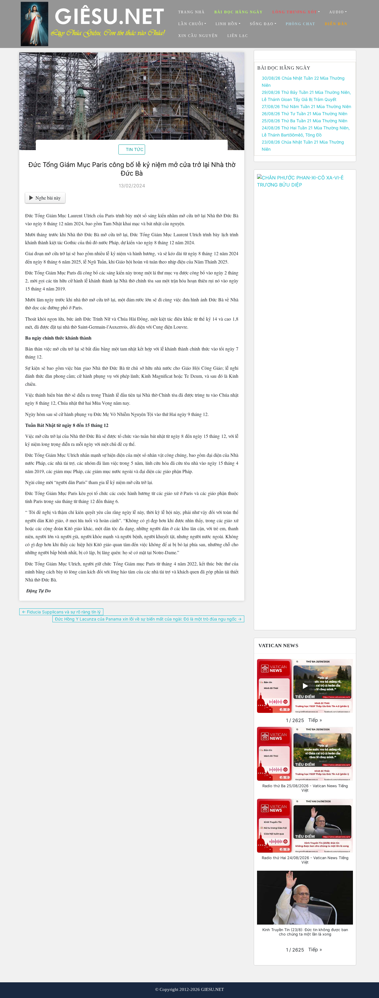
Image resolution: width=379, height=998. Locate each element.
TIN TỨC (134, 149)
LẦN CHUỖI (190, 24)
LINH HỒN (227, 24)
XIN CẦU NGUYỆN (198, 36)
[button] (315, 720)
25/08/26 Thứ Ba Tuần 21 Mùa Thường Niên (304, 120)
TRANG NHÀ (191, 12)
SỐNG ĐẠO (262, 24)
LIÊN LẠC (237, 36)
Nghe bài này (48, 198)
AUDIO (336, 12)
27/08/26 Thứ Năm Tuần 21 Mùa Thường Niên (306, 106)
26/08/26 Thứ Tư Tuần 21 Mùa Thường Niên (304, 113)
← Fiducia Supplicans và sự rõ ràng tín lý (61, 611)
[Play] (305, 686)
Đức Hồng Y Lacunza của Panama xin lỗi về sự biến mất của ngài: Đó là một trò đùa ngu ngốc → (148, 618)
